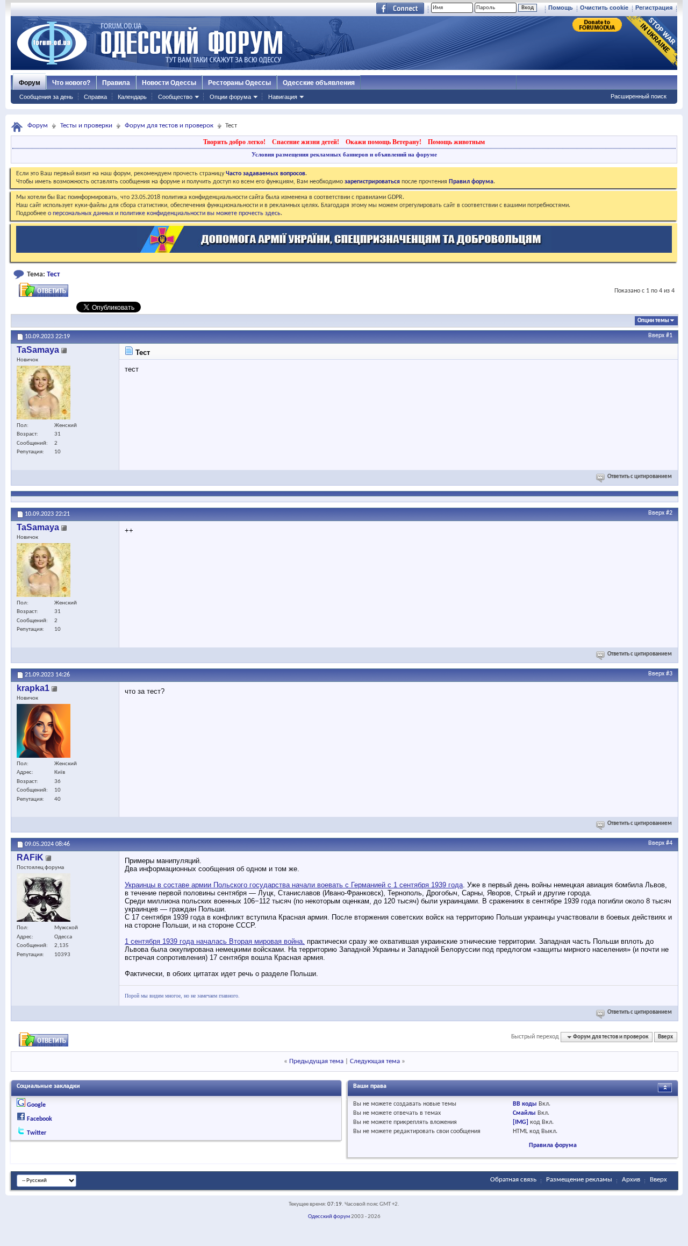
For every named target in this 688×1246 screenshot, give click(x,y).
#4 (669, 843)
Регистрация (653, 7)
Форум (29, 83)
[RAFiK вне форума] (43, 897)
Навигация (282, 97)
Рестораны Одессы (239, 83)
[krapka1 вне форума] (43, 731)
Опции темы (653, 321)
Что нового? (71, 83)
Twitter (36, 1133)
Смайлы (524, 1113)
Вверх (656, 335)
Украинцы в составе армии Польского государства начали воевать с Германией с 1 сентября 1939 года (294, 885)
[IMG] (520, 1122)
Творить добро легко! (234, 142)
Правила (116, 83)
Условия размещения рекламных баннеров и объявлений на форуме (344, 154)
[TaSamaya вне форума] (43, 392)
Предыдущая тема (316, 1061)
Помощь (560, 7)
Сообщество (175, 97)
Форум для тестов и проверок (169, 125)
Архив (631, 1179)
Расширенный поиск (638, 96)
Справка (95, 97)
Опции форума (230, 97)
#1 (669, 335)
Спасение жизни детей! (305, 142)
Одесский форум (329, 1217)
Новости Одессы (169, 83)
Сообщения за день (46, 97)
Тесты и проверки (86, 125)
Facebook (39, 1119)
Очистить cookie (604, 7)
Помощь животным (456, 142)
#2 (669, 513)
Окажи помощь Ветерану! (383, 142)
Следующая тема (375, 1061)
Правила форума (553, 1145)
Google (36, 1105)
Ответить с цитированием (639, 477)
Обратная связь (513, 1179)
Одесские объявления (319, 83)
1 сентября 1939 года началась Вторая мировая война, (215, 941)
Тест (53, 274)
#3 (669, 674)
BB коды (525, 1104)
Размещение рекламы (579, 1179)
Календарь (132, 97)
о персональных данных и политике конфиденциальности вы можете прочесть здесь (164, 213)
